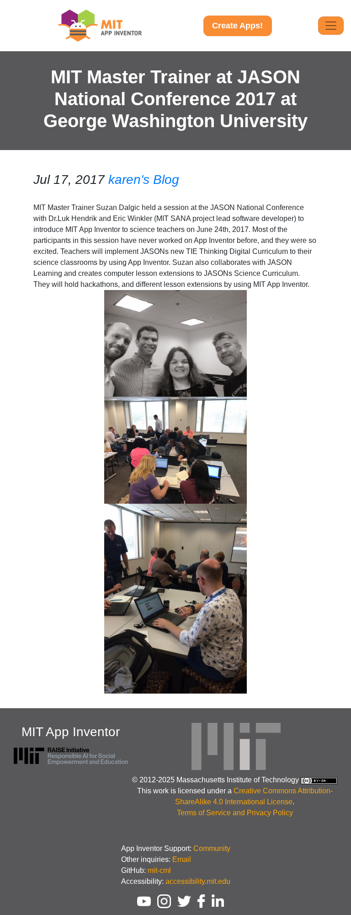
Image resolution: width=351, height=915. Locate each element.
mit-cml (159, 870)
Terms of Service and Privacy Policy (235, 813)
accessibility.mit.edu (197, 881)
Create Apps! (237, 25)
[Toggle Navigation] (331, 25)
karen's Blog (143, 179)
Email (181, 859)
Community (211, 848)
